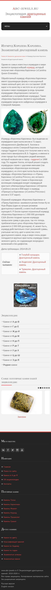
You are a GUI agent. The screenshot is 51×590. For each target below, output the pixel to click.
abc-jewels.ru (25, 8)
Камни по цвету (10, 538)
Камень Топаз (9, 500)
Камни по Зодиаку (11, 546)
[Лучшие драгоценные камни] (25, 295)
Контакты (7, 484)
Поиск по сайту (10, 471)
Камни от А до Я (11, 475)
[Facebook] (8, 450)
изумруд (31, 67)
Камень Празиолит (12, 517)
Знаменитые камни (12, 559)
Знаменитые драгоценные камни (16, 56)
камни (10, 365)
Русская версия (8, 584)
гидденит (35, 159)
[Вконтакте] (3, 450)
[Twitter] (13, 450)
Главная (3, 56)
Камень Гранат (10, 521)
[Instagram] (17, 450)
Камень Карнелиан (12, 504)
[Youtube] (22, 450)
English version (7, 586)
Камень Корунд (10, 513)
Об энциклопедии (11, 479)
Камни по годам (10, 550)
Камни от (11, 322)
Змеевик (22, 417)
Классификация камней (14, 542)
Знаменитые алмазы (12, 554)
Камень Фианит (10, 508)
